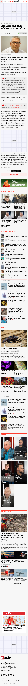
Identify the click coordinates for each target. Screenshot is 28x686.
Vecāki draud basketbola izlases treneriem (19, 562)
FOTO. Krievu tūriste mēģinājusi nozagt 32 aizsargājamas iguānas (10, 351)
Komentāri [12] (14, 174)
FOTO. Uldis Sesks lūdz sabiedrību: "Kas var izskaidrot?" (7, 372)
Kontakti (17, 680)
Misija (9, 678)
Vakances (14, 680)
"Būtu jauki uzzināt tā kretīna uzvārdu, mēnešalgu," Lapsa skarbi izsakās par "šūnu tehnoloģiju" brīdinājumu (6, 223)
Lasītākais (5, 281)
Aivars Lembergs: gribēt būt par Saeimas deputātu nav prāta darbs (17, 318)
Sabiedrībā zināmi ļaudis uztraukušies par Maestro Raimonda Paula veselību (7, 205)
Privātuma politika (14, 678)
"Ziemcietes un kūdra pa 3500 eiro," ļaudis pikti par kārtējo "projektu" (20, 372)
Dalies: (8, 171)
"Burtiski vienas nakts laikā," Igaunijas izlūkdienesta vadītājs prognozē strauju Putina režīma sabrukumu (7, 563)
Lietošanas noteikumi (22, 678)
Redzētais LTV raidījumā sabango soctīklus (14, 263)
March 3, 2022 (15, 107)
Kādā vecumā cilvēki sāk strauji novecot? (14, 255)
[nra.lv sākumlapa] (4, 1)
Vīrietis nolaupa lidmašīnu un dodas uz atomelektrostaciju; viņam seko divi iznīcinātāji (17, 285)
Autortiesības (3, 680)
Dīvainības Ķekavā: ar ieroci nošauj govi (16, 236)
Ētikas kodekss (8, 680)
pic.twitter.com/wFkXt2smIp (16, 105)
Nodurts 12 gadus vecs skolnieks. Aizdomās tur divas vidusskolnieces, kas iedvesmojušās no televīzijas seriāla (17, 294)
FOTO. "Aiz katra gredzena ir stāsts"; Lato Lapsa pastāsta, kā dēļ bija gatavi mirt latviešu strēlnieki (20, 206)
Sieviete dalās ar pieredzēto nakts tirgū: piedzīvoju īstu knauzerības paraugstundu (7, 389)
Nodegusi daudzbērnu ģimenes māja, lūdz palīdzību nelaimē (7, 579)
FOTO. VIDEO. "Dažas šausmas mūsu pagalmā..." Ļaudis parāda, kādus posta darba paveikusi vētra (20, 389)
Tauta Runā (5, 23)
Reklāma (6, 678)
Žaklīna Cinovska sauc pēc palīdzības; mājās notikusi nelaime (15, 272)
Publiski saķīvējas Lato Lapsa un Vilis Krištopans (20, 221)
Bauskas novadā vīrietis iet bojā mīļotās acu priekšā (16, 267)
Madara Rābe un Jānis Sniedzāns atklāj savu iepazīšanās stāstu (16, 276)
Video (3, 435)
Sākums (11, 23)
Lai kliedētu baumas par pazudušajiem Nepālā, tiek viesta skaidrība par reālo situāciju (16, 310)
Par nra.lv (2, 678)
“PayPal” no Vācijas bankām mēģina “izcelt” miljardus (15, 259)
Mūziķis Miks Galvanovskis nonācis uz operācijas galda (16, 250)
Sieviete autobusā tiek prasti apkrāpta (15, 240)
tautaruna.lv (3, 31)
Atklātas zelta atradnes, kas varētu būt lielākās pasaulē (16, 301)
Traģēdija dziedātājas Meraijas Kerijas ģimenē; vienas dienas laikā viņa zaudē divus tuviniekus (15, 246)
